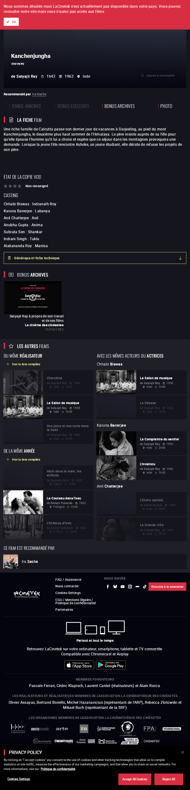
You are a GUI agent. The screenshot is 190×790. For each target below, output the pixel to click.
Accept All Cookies (134, 779)
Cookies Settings (18, 779)
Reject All (168, 779)
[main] (95, 767)
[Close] (182, 752)
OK (14, 22)
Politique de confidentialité (58, 769)
